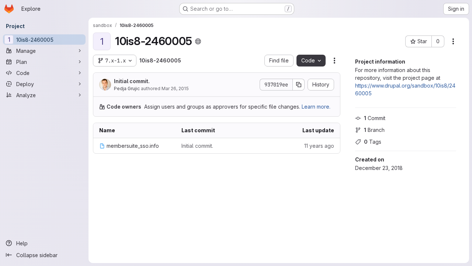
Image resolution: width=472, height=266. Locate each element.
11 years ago (319, 146)
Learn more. (316, 106)
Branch (374, 130)
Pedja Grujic (127, 88)
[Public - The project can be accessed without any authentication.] (198, 41)
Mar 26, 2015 (175, 88)
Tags (372, 142)
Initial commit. (132, 81)
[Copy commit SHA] (299, 85)
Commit (374, 118)
